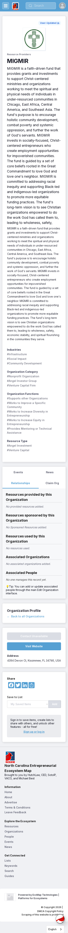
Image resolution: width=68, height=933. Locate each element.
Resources (12, 826)
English (52, 929)
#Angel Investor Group (22, 380)
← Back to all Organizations (25, 616)
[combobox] (55, 929)
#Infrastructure (17, 354)
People (9, 836)
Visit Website (34, 646)
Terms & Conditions (17, 807)
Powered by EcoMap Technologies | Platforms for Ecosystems (39, 896)
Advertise (11, 802)
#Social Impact (16, 358)
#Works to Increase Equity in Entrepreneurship (26, 422)
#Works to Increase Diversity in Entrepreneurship (28, 413)
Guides (9, 876)
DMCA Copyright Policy (50, 911)
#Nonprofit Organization (23, 376)
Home (8, 792)
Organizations (14, 831)
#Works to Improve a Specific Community (26, 405)
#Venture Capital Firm (21, 385)
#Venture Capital (18, 450)
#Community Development (24, 363)
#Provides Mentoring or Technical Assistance (30, 430)
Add (54, 704)
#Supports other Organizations (27, 398)
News (8, 846)
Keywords (11, 865)
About (8, 797)
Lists (8, 860)
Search (9, 870)
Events (9, 841)
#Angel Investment (19, 445)
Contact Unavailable (34, 636)
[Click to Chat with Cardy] (60, 918)
